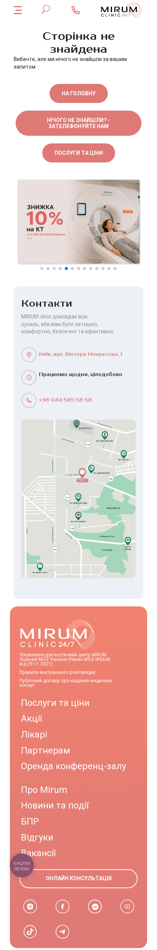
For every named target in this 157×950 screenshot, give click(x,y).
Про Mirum (44, 789)
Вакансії (38, 853)
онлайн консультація (79, 878)
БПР (30, 821)
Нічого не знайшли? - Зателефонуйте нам (78, 123)
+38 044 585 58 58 (65, 400)
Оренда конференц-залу (73, 766)
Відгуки (37, 837)
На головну (79, 93)
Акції (31, 718)
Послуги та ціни (78, 153)
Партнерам (45, 750)
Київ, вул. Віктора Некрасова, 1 (80, 354)
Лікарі (34, 734)
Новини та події (54, 805)
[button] (41, 268)
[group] (78, 222)
